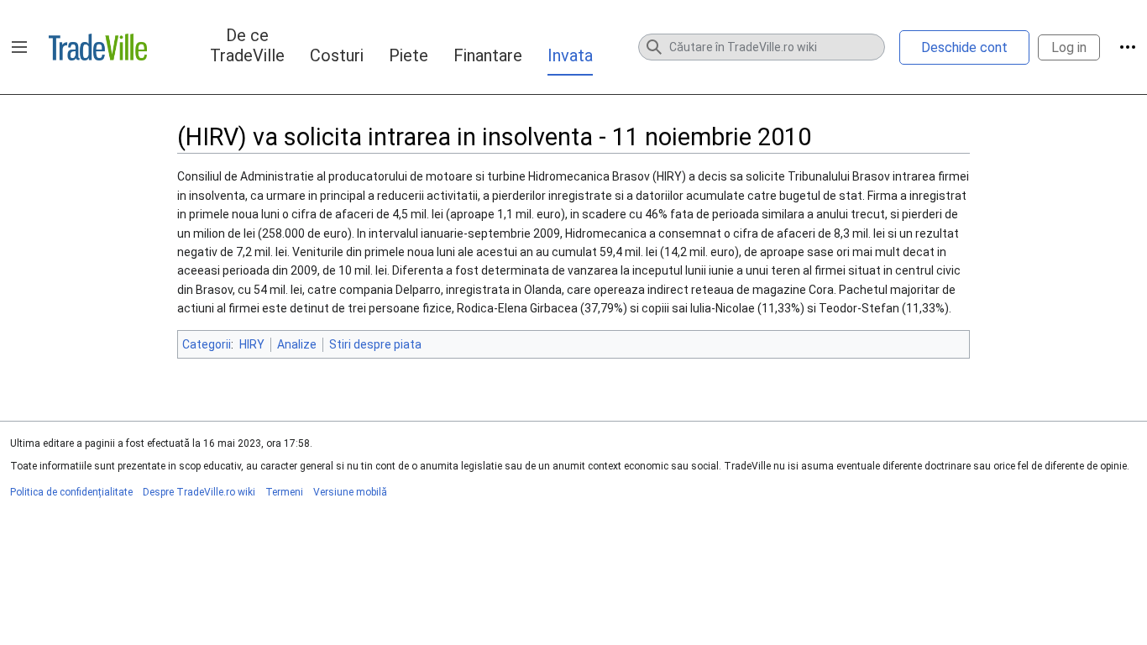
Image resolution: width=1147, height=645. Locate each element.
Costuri (337, 55)
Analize (297, 344)
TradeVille (98, 47)
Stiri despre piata (375, 344)
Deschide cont (964, 47)
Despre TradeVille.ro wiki (199, 492)
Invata (570, 55)
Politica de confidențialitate (71, 492)
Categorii (206, 344)
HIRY (251, 344)
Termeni (284, 492)
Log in (1069, 47)
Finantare (487, 55)
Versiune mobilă (350, 492)
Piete (408, 55)
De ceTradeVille (247, 45)
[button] (19, 47)
